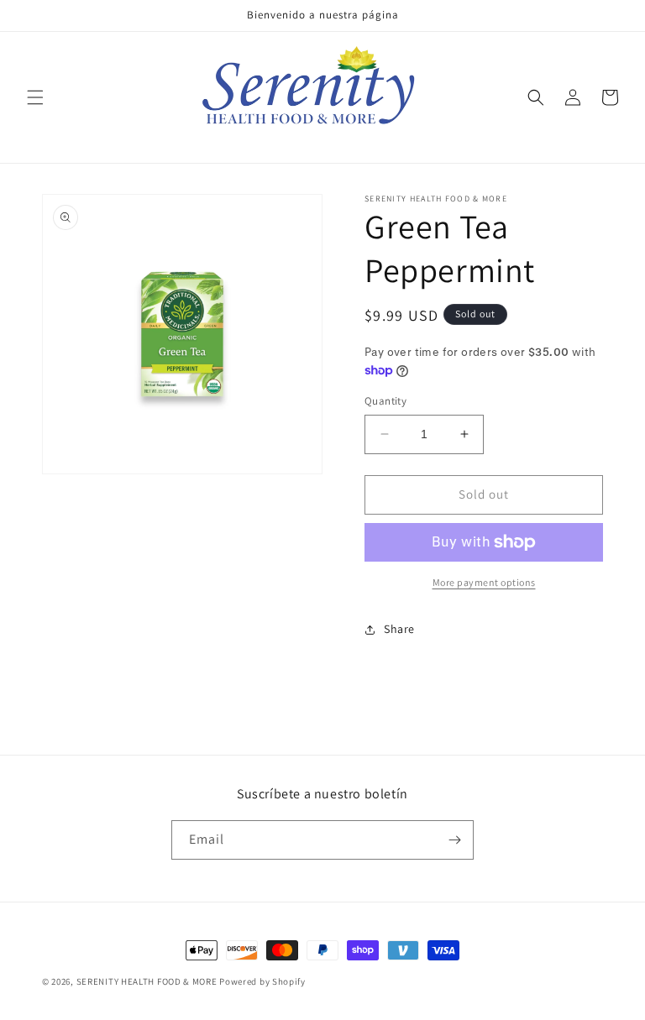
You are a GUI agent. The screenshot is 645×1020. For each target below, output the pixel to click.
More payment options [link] (484, 582)
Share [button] (399, 628)
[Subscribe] (454, 840)
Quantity (385, 401)
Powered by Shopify (262, 981)
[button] (35, 97)
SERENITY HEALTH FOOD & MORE (147, 981)
